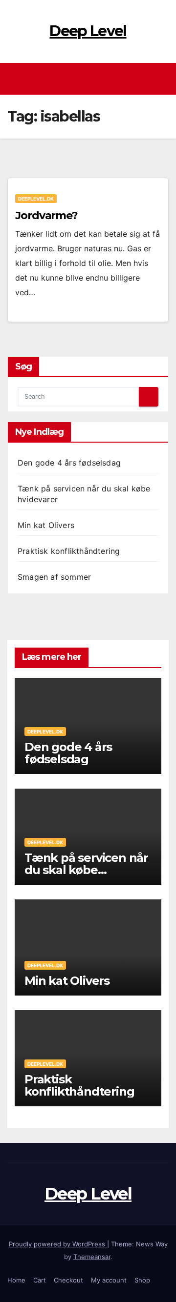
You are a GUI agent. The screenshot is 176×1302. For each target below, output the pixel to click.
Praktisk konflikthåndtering (69, 551)
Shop (142, 1280)
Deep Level (87, 31)
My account (109, 1280)
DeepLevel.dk (36, 199)
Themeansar (91, 1257)
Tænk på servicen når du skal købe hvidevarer (86, 870)
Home (16, 1280)
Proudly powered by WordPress (58, 1244)
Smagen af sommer (54, 577)
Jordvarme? (46, 215)
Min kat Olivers (46, 525)
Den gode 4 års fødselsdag (69, 463)
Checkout (68, 1280)
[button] (163, 78)
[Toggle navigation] (91, 79)
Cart (39, 1280)
